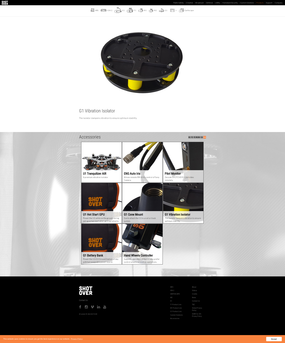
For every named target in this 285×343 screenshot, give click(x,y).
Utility (217, 3)
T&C (193, 305)
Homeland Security (230, 3)
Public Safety (178, 3)
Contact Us (83, 300)
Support (269, 3)
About (194, 287)
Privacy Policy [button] (77, 339)
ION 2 (172, 290)
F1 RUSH (197, 137)
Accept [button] (274, 339)
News (194, 298)
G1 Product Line (176, 311)
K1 (189, 137)
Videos (194, 290)
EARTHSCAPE (175, 294)
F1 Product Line (175, 305)
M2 (171, 298)
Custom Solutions (247, 3)
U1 (205, 137)
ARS (171, 287)
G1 (202, 137)
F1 (192, 137)
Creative (189, 3)
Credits (194, 294)
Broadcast (199, 3)
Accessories (174, 318)
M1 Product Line (176, 308)
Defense (209, 3)
